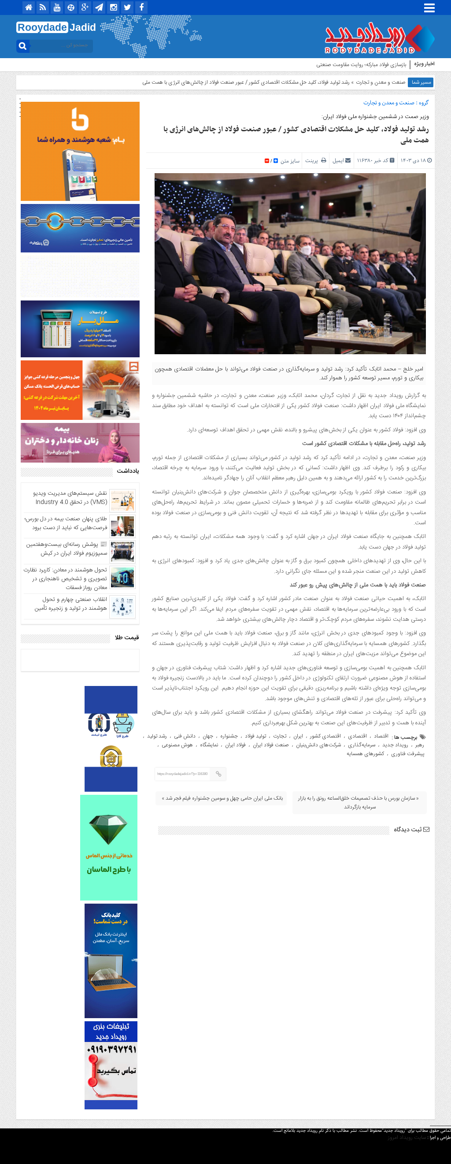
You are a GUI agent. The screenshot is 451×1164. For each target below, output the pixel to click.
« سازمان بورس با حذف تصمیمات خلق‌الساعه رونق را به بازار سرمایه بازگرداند (358, 803)
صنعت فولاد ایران (271, 745)
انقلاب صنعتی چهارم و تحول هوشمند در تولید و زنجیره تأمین (71, 604)
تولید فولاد (255, 736)
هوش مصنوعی (177, 745)
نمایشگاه (209, 745)
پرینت (313, 160)
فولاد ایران (235, 745)
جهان (208, 736)
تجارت (279, 736)
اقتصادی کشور (325, 736)
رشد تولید (157, 736)
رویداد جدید (395, 745)
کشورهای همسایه (365, 753)
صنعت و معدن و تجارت (381, 82)
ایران (298, 736)
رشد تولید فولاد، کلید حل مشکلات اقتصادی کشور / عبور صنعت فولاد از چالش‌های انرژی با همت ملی (296, 135)
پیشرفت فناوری (407, 753)
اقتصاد (381, 736)
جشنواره (229, 736)
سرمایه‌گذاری (361, 745)
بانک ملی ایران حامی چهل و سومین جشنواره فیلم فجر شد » (222, 798)
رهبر (419, 745)
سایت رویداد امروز (407, 1137)
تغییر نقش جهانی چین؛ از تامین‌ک (371, 64)
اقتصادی (357, 736)
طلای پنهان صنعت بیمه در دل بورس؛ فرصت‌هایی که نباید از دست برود (66, 523)
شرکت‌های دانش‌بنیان (318, 745)
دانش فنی (185, 736)
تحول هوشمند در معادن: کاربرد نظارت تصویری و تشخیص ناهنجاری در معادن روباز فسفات (65, 579)
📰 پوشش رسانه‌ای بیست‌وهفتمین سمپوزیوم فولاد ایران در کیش (66, 549)
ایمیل (338, 160)
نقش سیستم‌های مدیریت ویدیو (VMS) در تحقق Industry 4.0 (70, 498)
